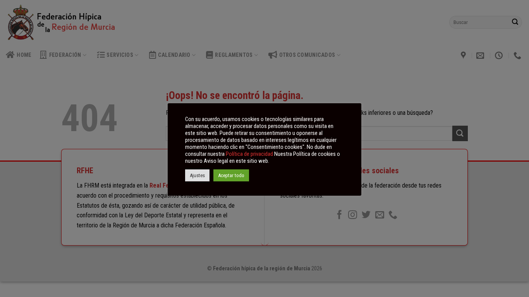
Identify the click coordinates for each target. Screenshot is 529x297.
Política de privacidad (249, 153)
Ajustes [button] (197, 175)
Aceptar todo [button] (231, 175)
